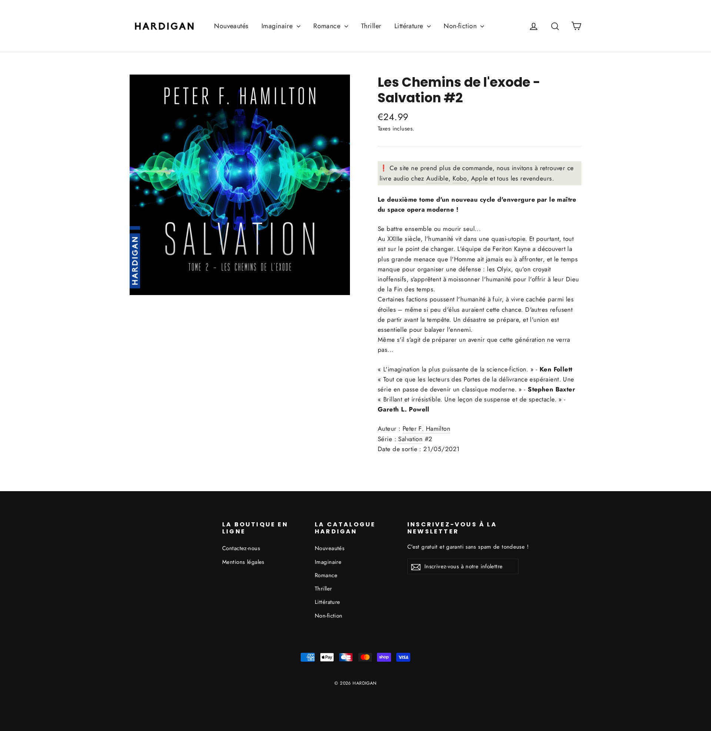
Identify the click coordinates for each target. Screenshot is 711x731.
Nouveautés (231, 26)
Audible (437, 178)
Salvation (409, 98)
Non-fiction (461, 26)
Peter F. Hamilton (426, 428)
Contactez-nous (241, 548)
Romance (327, 26)
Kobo (460, 178)
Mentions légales (243, 562)
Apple (479, 178)
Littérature (409, 26)
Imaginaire (278, 26)
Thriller (371, 26)
